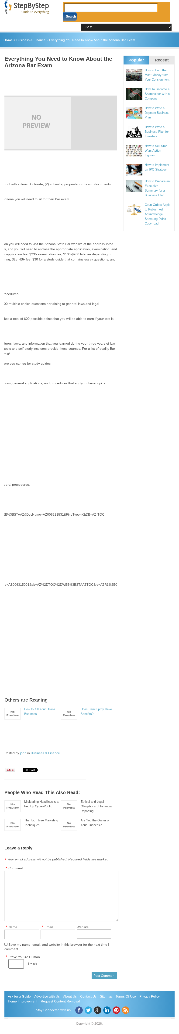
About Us (70, 996)
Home (8, 40)
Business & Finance (30, 40)
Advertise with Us (47, 996)
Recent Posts (162, 64)
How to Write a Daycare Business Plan (157, 112)
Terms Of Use (126, 996)
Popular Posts (136, 64)
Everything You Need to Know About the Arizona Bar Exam (92, 40)
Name (12, 927)
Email (49, 927)
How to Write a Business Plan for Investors (157, 131)
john (23, 753)
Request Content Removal (60, 1001)
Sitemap (106, 996)
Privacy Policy (149, 996)
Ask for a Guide (19, 996)
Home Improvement (22, 1001)
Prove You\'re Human (24, 957)
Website (83, 927)
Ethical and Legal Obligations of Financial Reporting (96, 806)
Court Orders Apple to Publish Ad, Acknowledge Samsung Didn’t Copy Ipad (157, 214)
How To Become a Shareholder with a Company (157, 93)
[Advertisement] (89, 80)
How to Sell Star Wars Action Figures (156, 150)
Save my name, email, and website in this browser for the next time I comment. (56, 947)
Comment (15, 868)
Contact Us (88, 996)
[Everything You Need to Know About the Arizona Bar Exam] (58, 123)
